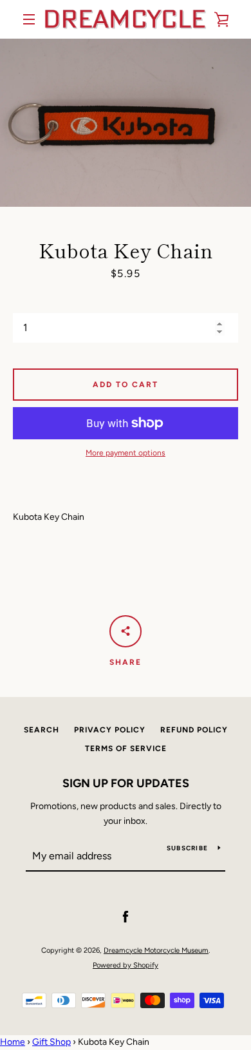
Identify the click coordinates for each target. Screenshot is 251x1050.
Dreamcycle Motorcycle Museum (156, 950)
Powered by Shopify (125, 964)
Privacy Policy (109, 729)
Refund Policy (194, 729)
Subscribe (187, 848)
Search (41, 729)
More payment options (125, 452)
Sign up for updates (125, 783)
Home (12, 1041)
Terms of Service (126, 748)
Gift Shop (51, 1041)
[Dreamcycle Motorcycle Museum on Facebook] (125, 917)
